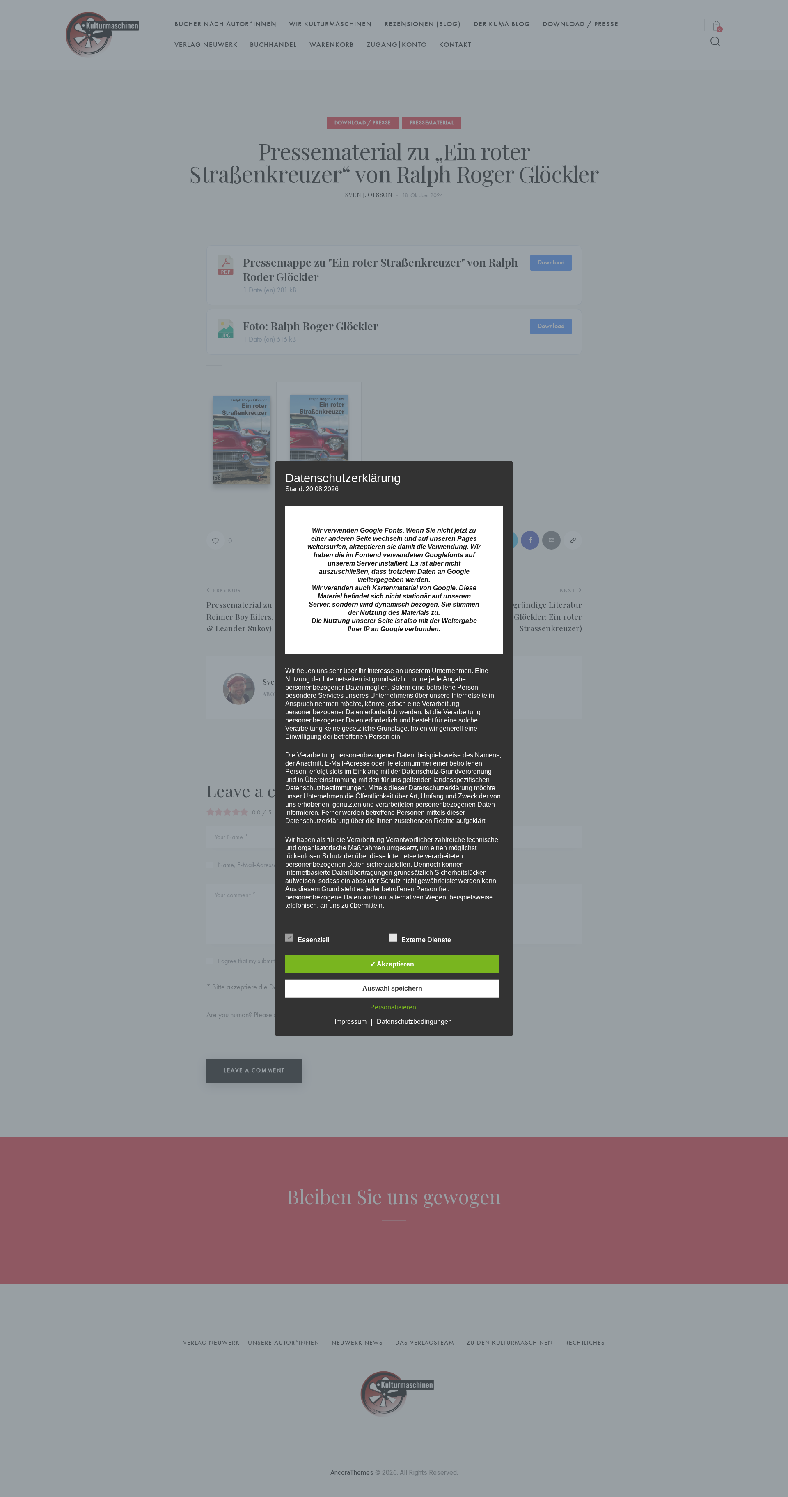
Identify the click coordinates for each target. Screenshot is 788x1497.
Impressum (350, 1021)
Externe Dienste (427, 939)
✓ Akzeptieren (392, 964)
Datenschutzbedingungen (414, 1021)
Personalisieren (393, 1007)
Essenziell (314, 939)
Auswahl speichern (392, 988)
